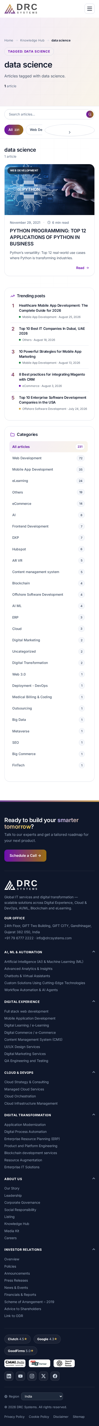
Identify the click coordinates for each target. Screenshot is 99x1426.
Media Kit (11, 1231)
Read (80, 268)
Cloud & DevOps (18, 1073)
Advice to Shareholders (22, 1309)
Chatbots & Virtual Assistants (27, 976)
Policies (10, 1266)
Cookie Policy (39, 1417)
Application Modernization (25, 1124)
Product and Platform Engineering (30, 1146)
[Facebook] (55, 1376)
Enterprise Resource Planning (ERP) (32, 1139)
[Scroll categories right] (70, 130)
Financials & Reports (20, 1294)
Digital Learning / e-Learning (26, 1025)
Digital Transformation (27, 1115)
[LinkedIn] (8, 1376)
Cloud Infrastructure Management (31, 1103)
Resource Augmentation (23, 1160)
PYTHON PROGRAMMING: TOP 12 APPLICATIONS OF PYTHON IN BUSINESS (48, 237)
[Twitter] (43, 1376)
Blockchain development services (30, 1153)
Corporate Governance (22, 1202)
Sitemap (79, 1417)
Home (8, 40)
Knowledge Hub (32, 40)
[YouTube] (20, 1376)
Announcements (17, 1273)
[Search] (89, 114)
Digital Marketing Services (25, 1054)
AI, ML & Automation (23, 952)
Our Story (11, 1188)
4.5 (16, 1339)
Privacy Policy (14, 1417)
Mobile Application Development (30, 1018)
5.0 (19, 1351)
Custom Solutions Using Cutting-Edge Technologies (44, 983)
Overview (11, 1259)
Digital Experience (22, 1002)
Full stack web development (26, 1011)
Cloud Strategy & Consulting (26, 1082)
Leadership (13, 1195)
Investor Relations (23, 1249)
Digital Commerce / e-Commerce (30, 1032)
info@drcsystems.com (54, 938)
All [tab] (13, 130)
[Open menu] (90, 9)
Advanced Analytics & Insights (28, 968)
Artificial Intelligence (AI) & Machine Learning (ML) (43, 962)
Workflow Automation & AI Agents (31, 990)
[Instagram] (32, 1376)
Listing (9, 1217)
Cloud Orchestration (20, 1096)
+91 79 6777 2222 (19, 938)
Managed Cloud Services (24, 1089)
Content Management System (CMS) (33, 1039)
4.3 (45, 1339)
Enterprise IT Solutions (21, 1167)
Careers (10, 1238)
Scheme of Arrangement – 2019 (29, 1302)
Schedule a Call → (25, 855)
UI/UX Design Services (22, 1047)
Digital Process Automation (25, 1131)
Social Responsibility (20, 1210)
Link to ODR (13, 1316)
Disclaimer (60, 1417)
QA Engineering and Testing (26, 1061)
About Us (13, 1179)
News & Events (16, 1287)
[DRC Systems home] (20, 9)
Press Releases (16, 1280)
